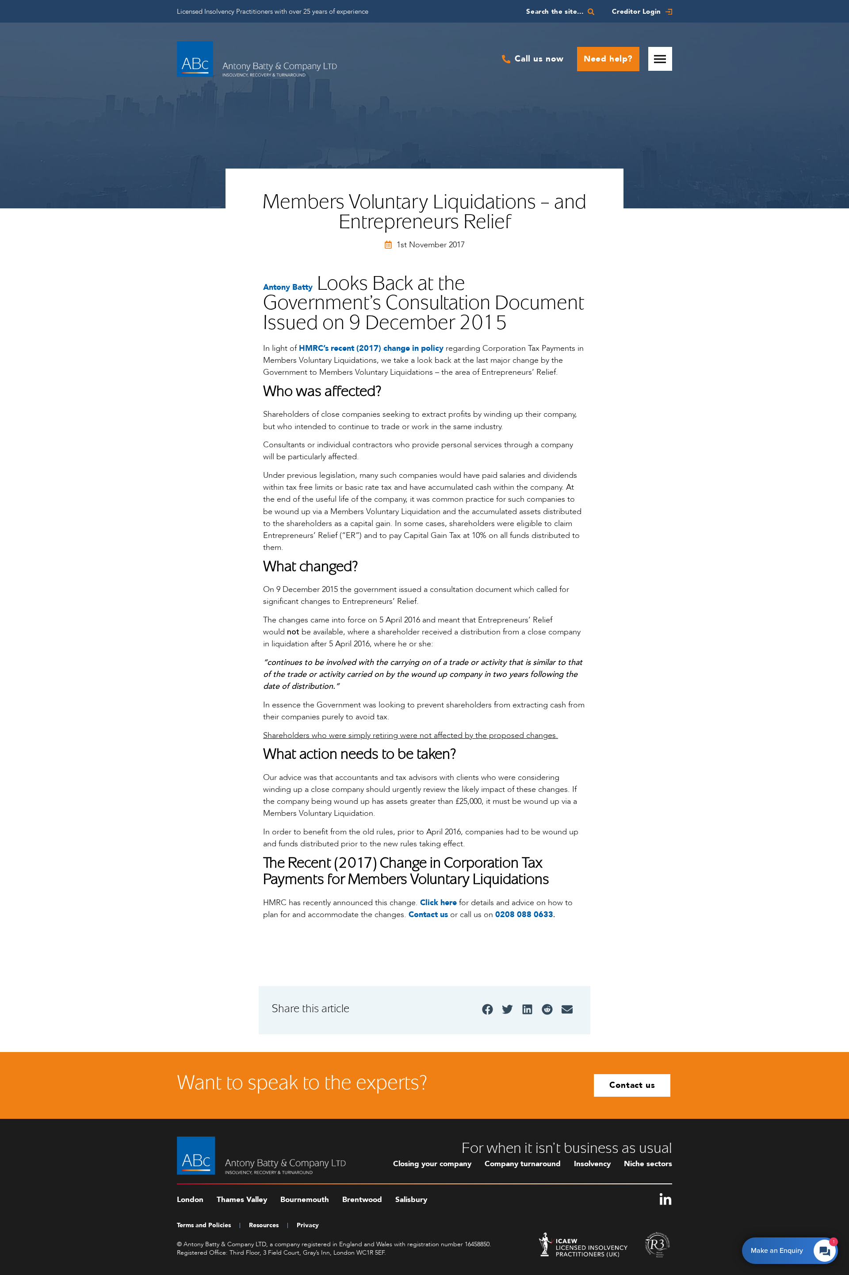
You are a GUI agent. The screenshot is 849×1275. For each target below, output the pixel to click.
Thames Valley (242, 1199)
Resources (264, 1225)
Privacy (308, 1225)
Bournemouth (304, 1199)
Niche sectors (648, 1164)
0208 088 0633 (524, 914)
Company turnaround (523, 1164)
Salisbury (411, 1199)
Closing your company (432, 1164)
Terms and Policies (204, 1225)
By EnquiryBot (786, 1248)
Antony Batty (288, 287)
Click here (438, 902)
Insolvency (592, 1164)
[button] (487, 1009)
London (190, 1199)
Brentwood (362, 1199)
